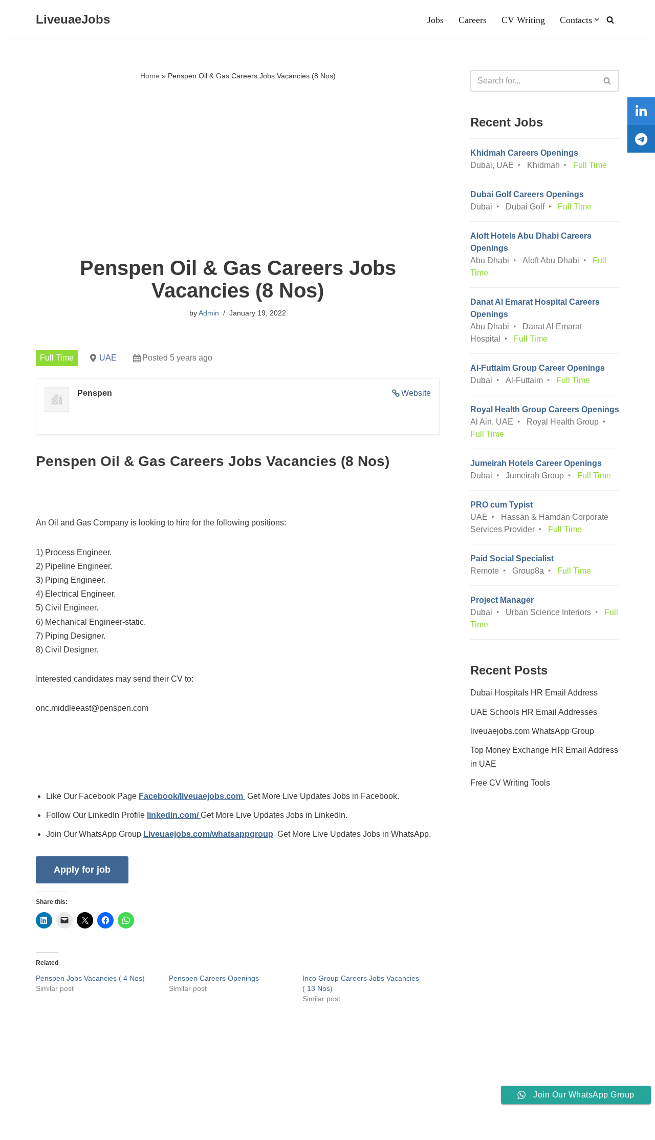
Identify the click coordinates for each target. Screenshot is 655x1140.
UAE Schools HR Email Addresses (533, 712)
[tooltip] (641, 111)
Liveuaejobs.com (39, 1127)
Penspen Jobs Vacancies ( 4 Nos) (90, 978)
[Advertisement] (238, 169)
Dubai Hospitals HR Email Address (534, 692)
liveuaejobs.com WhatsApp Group (532, 731)
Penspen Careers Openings (214, 978)
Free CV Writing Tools (510, 782)
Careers (472, 20)
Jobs (435, 20)
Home (150, 76)
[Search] (610, 20)
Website (416, 393)
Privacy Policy (109, 1100)
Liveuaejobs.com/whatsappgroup (208, 834)
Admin (209, 313)
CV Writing (523, 20)
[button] (597, 19)
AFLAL (133, 1127)
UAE (108, 357)
